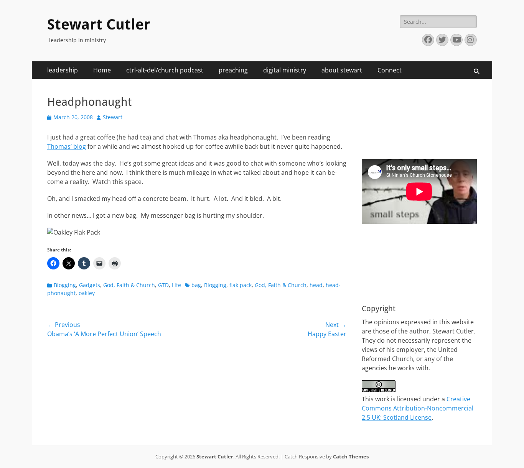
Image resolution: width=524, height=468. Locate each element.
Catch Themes (351, 456)
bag (196, 285)
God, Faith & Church (129, 285)
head (316, 285)
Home (102, 70)
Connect (389, 70)
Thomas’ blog (66, 146)
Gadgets (89, 285)
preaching (233, 70)
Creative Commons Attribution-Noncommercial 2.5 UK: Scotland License (417, 408)
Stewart (112, 117)
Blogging (65, 285)
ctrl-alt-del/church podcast (164, 70)
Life (176, 285)
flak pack (240, 285)
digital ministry (284, 70)
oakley (87, 293)
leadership (62, 70)
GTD (163, 285)
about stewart (341, 70)
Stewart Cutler (98, 24)
